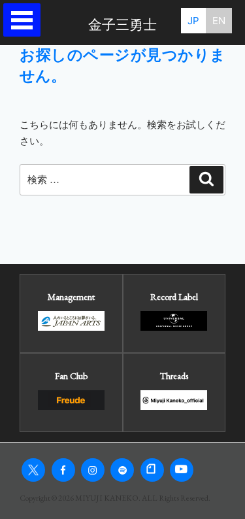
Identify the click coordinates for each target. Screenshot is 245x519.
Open (25, 20)
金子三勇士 (122, 25)
